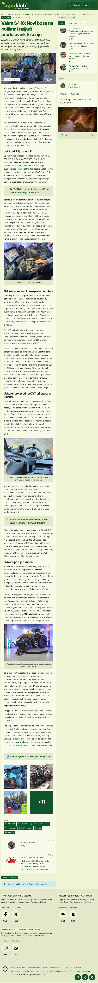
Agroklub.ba (19, 14)
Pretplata (86, 971)
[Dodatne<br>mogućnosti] (92, 977)
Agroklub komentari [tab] (10, 877)
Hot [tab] (61, 23)
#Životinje (76, 94)
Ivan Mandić (73, 84)
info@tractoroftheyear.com (31, 866)
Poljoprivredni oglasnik (38, 968)
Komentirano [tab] (72, 23)
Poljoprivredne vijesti (34, 14)
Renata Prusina (28, 842)
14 (50, 79)
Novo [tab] (82, 23)
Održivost (10, 832)
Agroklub (32, 975)
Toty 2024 (24, 824)
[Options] (92, 85)
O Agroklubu (15, 971)
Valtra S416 (11, 824)
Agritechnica (22, 742)
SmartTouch (11, 828)
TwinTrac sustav (26, 828)
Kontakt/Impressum (72, 971)
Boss (39, 828)
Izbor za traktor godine (40, 824)
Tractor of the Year (25, 169)
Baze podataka (56, 968)
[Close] (86, 5)
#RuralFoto (65, 94)
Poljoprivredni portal (19, 968)
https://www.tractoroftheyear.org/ (34, 869)
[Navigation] (93, 5)
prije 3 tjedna (75, 87)
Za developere (56, 971)
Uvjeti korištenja (42, 971)
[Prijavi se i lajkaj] (78, 977)
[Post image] (77, 119)
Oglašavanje (28, 971)
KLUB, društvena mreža (73, 968)
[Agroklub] (15, 5)
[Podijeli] (85, 977)
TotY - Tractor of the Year (32, 857)
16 (93, 135)
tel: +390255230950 (29, 864)
